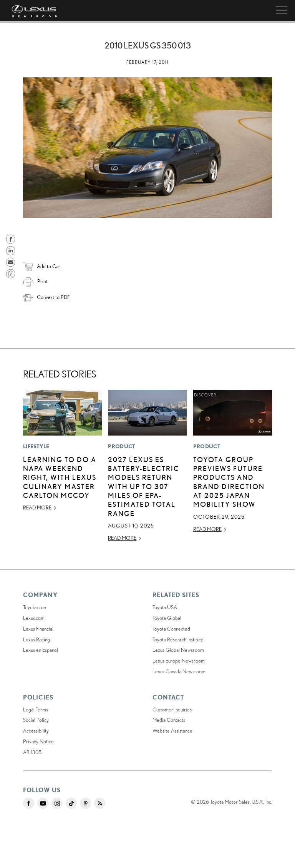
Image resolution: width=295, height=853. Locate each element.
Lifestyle (36, 446)
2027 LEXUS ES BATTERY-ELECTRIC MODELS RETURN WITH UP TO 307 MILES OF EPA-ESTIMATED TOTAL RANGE (143, 486)
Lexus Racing (36, 639)
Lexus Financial (38, 629)
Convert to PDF (53, 297)
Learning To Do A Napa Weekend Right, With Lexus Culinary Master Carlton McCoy (59, 477)
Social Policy (36, 720)
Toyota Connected (171, 629)
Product (121, 446)
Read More (37, 507)
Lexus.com (34, 618)
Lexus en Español (40, 650)
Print (42, 281)
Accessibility (36, 731)
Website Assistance (172, 731)
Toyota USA (164, 607)
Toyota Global (166, 618)
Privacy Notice (38, 741)
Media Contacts (168, 720)
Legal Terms (35, 709)
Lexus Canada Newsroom (179, 671)
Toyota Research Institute (178, 639)
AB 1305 (32, 752)
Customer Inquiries (172, 709)
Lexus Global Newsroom (178, 650)
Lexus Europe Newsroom (178, 661)
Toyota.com (34, 607)
